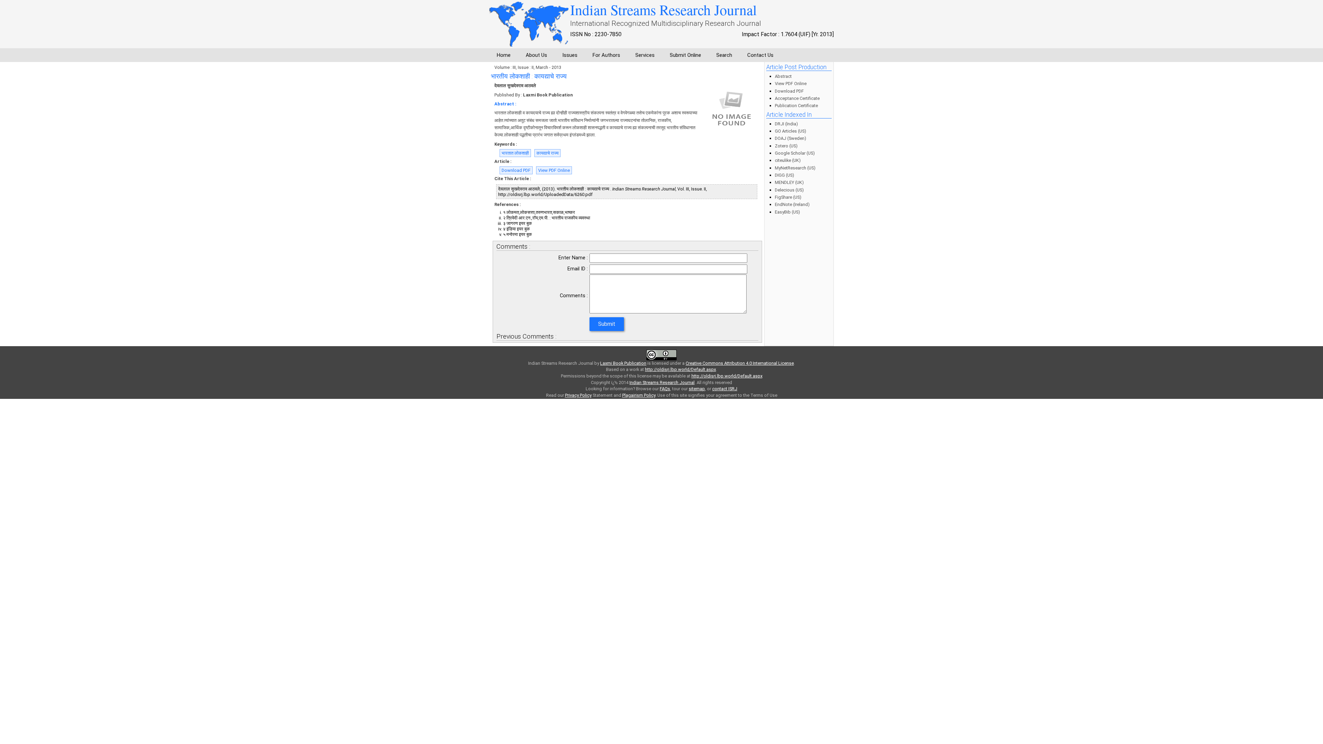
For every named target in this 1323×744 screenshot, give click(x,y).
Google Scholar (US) (795, 153)
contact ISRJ (724, 388)
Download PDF (516, 170)
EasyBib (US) (787, 212)
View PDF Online (554, 170)
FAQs (665, 388)
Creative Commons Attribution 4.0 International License (740, 363)
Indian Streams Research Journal (662, 382)
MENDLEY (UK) (789, 182)
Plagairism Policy (638, 395)
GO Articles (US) (790, 131)
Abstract (783, 76)
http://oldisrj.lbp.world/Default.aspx (680, 369)
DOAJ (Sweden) (790, 138)
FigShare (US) (788, 197)
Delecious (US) (789, 190)
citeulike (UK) (788, 160)
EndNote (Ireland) (792, 204)
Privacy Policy (578, 395)
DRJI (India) (786, 123)
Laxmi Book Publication (623, 363)
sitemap (697, 388)
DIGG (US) (784, 175)
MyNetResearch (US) (795, 167)
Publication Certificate (796, 105)
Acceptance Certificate (797, 98)
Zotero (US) (786, 145)
